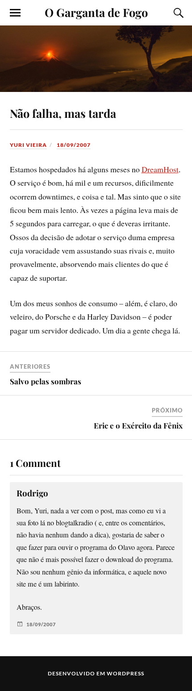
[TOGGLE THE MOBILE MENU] (15, 13)
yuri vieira (28, 145)
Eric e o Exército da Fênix (138, 425)
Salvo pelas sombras (45, 381)
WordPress (125, 673)
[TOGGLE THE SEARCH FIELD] (177, 13)
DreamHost (160, 169)
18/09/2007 (74, 145)
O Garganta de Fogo (96, 12)
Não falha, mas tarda (63, 113)
